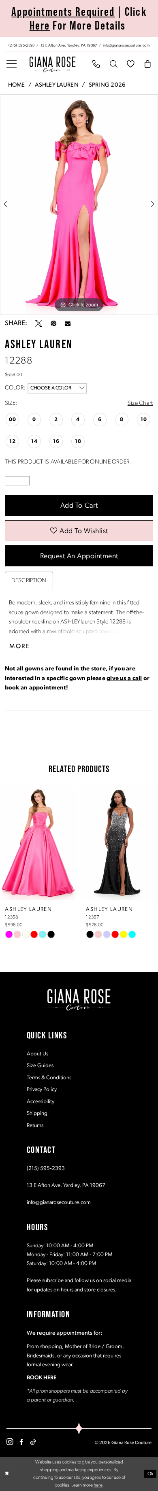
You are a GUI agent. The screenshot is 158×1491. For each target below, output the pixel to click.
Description (29, 581)
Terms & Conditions (49, 1077)
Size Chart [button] (140, 403)
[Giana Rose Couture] (53, 64)
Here (40, 25)
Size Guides (40, 1065)
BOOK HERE (41, 1377)
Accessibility (40, 1101)
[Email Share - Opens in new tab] (67, 323)
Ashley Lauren (56, 85)
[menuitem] (79, 44)
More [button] (19, 646)
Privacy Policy (42, 1089)
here (98, 1485)
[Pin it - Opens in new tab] (53, 323)
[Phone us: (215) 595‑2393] (96, 64)
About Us (37, 1054)
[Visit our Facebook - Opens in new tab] (21, 1442)
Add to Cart (79, 505)
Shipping (37, 1113)
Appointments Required (63, 11)
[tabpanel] (79, 205)
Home (16, 85)
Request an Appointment (79, 556)
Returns (35, 1125)
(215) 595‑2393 (46, 1168)
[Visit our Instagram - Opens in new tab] (9, 1442)
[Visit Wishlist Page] (130, 64)
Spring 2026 (107, 85)
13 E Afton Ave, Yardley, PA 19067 (66, 1185)
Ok (150, 1474)
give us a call (124, 679)
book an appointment (35, 688)
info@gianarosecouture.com (59, 1202)
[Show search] (113, 64)
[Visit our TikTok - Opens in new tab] (33, 1442)
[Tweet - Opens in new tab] (38, 323)
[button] (11, 64)
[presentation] (64, 843)
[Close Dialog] (7, 1474)
